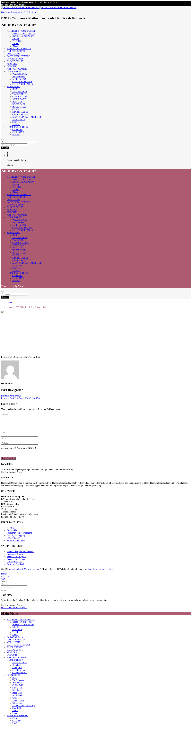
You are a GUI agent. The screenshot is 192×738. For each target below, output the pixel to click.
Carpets (17, 129)
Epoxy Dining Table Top (26, 117)
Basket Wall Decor (19, 48)
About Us (11, 528)
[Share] (5, 587)
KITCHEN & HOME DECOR (21, 619)
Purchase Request (14, 561)
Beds (15, 89)
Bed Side (17, 102)
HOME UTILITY (15, 660)
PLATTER (17, 41)
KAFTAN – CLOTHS (17, 69)
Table (16, 124)
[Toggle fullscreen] (8, 587)
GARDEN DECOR (16, 51)
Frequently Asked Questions (19, 533)
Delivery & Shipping (16, 535)
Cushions (18, 132)
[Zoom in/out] (11, 587)
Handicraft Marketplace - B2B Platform (18, 12)
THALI (15, 43)
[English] (7, 5)
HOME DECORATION (23, 36)
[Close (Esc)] (2, 587)
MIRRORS (12, 64)
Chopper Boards (22, 84)
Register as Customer (16, 554)
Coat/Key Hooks (22, 81)
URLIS (15, 38)
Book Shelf (19, 107)
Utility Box (19, 79)
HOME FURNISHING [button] (17, 127)
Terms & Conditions (16, 540)
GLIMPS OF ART (15, 61)
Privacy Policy (13, 538)
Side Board (19, 99)
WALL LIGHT (13, 53)
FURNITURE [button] (13, 86)
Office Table (20, 114)
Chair (16, 109)
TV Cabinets (19, 91)
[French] (12, 5)
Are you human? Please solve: (15, 448)
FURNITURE (13, 675)
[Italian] (20, 5)
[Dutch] (3, 5)
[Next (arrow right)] (5, 590)
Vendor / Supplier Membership (20, 551)
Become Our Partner (16, 559)
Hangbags (18, 76)
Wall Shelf (19, 94)
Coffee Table (20, 96)
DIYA (15, 46)
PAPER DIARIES (15, 59)
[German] (16, 5)
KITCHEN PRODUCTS (23, 33)
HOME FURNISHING (17, 715)
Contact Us (12, 530)
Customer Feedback (15, 564)
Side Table (18, 119)
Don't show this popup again (14, 607)
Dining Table (20, 112)
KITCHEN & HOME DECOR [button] (21, 31)
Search (5, 148)
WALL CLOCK (19, 74)
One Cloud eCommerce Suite (100, 569)
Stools (16, 122)
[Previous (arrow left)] (2, 590)
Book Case (18, 104)
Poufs (16, 134)
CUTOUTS (12, 66)
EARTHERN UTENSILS (18, 56)
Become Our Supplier (16, 556)
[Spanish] (24, 5)
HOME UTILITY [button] (15, 71)
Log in (10, 165)
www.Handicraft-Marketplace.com (23, 569)
